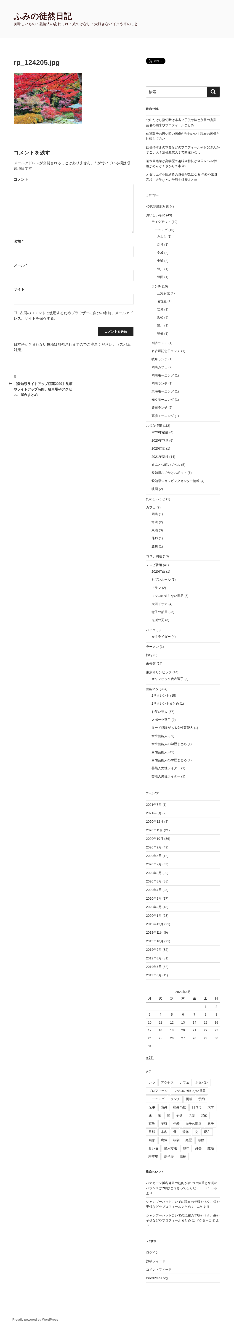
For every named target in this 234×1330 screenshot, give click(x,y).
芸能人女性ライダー (166, 768)
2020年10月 (154, 838)
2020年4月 (154, 890)
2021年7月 (154, 804)
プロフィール (158, 1091)
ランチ (156, 286)
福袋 (176, 1140)
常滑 (155, 522)
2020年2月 (154, 907)
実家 (204, 1115)
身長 (198, 1148)
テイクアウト (161, 222)
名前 (18, 241)
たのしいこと (155, 499)
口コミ (197, 1107)
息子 (210, 1123)
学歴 (191, 1115)
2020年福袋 (160, 432)
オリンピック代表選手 (167, 679)
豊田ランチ (160, 407)
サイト (19, 289)
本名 (164, 1132)
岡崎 (155, 514)
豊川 (160, 269)
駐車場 (153, 1156)
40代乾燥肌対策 (157, 206)
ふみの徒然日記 (43, 16)
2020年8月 (154, 856)
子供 (179, 1115)
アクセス (167, 1082)
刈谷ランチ (160, 343)
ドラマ (156, 588)
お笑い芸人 (160, 712)
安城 (160, 253)
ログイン (152, 1252)
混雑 (185, 1132)
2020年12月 (154, 821)
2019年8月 (154, 958)
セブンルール (161, 579)
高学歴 (169, 1156)
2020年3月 (154, 898)
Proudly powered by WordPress (35, 1319)
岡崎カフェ (160, 367)
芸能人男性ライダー (166, 776)
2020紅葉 (158, 448)
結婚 (201, 1140)
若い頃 (153, 1148)
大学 (210, 1107)
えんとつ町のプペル (166, 464)
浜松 (160, 317)
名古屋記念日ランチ (166, 351)
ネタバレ (201, 1082)
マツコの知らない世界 (167, 596)
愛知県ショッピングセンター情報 (175, 481)
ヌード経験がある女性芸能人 (172, 728)
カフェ (151, 507)
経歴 (189, 1140)
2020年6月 (154, 873)
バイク (151, 630)
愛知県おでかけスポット (169, 472)
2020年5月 (154, 881)
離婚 (210, 1148)
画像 (152, 1140)
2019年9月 (154, 949)
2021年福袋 (160, 456)
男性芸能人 (160, 752)
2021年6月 (154, 813)
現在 (207, 1132)
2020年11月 (154, 830)
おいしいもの (155, 215)
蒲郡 (155, 538)
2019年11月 (154, 932)
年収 (164, 1123)
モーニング (160, 230)
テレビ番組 (154, 565)
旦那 (152, 1132)
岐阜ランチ (160, 359)
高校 (183, 1156)
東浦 (160, 261)
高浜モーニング (163, 416)
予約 (201, 1099)
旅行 (149, 655)
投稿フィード (155, 1261)
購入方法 (170, 1148)
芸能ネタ (152, 689)
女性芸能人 (160, 736)
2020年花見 (160, 440)
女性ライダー (161, 636)
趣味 (186, 1148)
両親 (189, 1099)
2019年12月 (154, 924)
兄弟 (152, 1107)
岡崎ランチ (160, 383)
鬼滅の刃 (158, 620)
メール (20, 265)
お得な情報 (154, 425)
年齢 (176, 1123)
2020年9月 (154, 847)
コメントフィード (159, 1269)
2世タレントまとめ (165, 703)
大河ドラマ (160, 604)
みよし (162, 236)
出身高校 (179, 1107)
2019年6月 (154, 975)
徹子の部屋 (160, 612)
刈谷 (160, 244)
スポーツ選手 (161, 720)
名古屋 (162, 301)
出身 (164, 1107)
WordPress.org (157, 1278)
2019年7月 (154, 967)
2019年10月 (154, 941)
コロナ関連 (154, 556)
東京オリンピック (159, 672)
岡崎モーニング (163, 375)
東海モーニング (163, 391)
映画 (155, 489)
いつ (152, 1082)
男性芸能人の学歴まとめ (169, 760)
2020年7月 (154, 864)
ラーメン (152, 646)
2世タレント (160, 695)
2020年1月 (154, 915)
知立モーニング (163, 399)
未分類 (151, 663)
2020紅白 (158, 571)
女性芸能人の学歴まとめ (169, 744)
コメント (21, 179)
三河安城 (163, 293)
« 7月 (150, 1057)
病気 (164, 1140)
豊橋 (160, 333)
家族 (152, 1123)
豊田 (160, 277)
